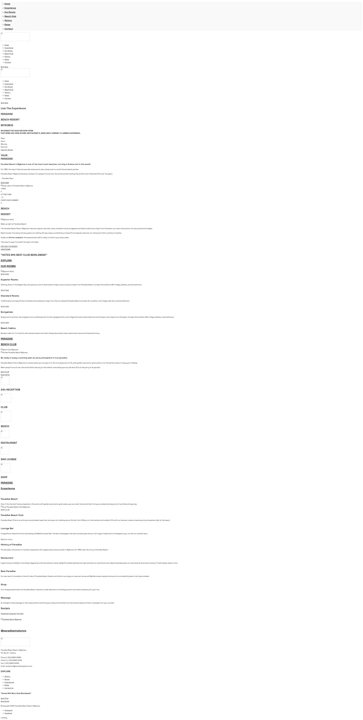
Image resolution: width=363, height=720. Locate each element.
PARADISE (7, 338)
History (8, 20)
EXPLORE (6, 260)
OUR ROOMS (8, 266)
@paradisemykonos (13, 630)
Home (7, 3)
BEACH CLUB (8, 344)
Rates (7, 24)
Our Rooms (10, 12)
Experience (10, 8)
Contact (9, 28)
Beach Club (10, 16)
